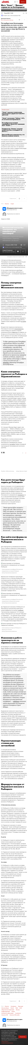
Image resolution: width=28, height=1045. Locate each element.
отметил (6, 362)
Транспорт (20, 1006)
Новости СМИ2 (5, 219)
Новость (7, 204)
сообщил (20, 610)
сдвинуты (15, 332)
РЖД (16, 1008)
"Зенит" (3, 72)
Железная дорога (5, 1008)
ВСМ (21, 1008)
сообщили (4, 653)
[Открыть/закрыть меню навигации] (15, 2)
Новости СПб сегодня (14, 1015)
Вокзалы (18, 1010)
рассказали (4, 756)
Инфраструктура (5, 1011)
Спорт (12, 204)
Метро (13, 1011)
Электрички (13, 1006)
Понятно (22, 1036)
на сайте (12, 444)
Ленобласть (18, 1013)
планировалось (19, 329)
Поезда (12, 1008)
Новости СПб (4, 1015)
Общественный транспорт (7, 1010)
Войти (23, 1)
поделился (16, 701)
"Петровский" (5, 39)
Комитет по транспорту (7, 1013)
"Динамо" (4, 55)
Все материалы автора (7, 20)
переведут (21, 495)
